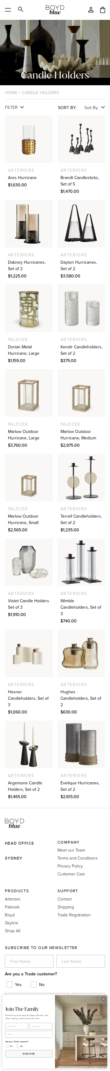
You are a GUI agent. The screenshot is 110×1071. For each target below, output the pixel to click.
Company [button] (68, 842)
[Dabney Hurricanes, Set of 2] (29, 224)
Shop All (12, 930)
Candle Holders (40, 93)
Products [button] (17, 891)
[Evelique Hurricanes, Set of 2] (81, 744)
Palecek (12, 907)
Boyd (10, 915)
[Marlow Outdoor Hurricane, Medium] (81, 393)
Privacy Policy (70, 866)
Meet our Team (71, 850)
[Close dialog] (103, 998)
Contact (64, 899)
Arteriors (12, 899)
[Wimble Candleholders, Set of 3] (81, 562)
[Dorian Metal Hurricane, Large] (29, 308)
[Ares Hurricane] (29, 139)
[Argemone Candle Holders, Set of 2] (29, 744)
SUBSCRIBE (29, 1054)
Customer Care (71, 874)
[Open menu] (10, 10)
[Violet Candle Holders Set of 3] (29, 562)
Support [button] (67, 891)
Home (11, 93)
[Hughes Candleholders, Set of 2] (81, 653)
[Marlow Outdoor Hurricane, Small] (29, 477)
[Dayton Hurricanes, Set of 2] (81, 224)
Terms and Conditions (77, 858)
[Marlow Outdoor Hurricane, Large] (29, 393)
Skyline (11, 923)
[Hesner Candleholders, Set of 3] (29, 653)
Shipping (65, 907)
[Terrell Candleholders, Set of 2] (81, 477)
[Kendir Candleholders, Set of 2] (81, 308)
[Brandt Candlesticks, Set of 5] (81, 139)
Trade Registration (74, 915)
